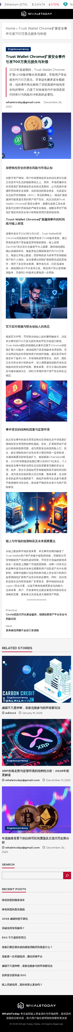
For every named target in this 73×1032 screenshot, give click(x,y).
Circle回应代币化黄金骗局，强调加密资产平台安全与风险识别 (36, 614)
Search (8, 864)
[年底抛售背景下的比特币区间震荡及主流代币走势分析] (36, 809)
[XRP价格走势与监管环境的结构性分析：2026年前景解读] (36, 742)
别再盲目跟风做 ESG (14, 975)
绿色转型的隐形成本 (13, 899)
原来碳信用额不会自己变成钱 (22, 628)
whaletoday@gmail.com (23, 102)
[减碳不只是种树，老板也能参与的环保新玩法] (36, 679)
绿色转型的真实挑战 (13, 909)
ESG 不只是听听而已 (14, 937)
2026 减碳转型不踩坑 (15, 918)
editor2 (10, 712)
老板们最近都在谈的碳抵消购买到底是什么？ (27, 947)
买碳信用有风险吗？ (13, 928)
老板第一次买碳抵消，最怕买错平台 (22, 956)
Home (10, 28)
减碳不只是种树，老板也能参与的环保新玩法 (31, 708)
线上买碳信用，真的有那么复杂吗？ (22, 984)
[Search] (67, 875)
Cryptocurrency (18, 49)
